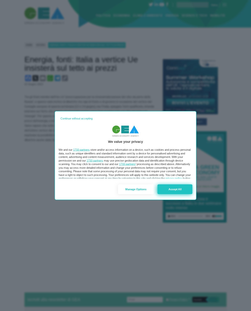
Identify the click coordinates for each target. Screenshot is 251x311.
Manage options (135, 189)
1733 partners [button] (81, 149)
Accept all (175, 189)
